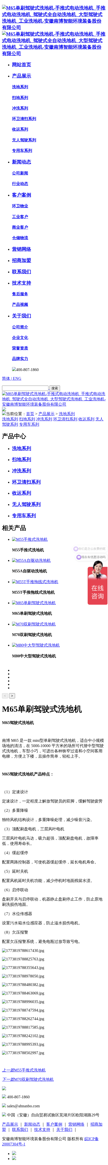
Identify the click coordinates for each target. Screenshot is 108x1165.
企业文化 (20, 337)
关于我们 (21, 315)
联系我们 (21, 271)
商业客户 (20, 227)
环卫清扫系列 (24, 119)
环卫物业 (20, 206)
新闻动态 (21, 161)
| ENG (16, 378)
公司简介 (20, 327)
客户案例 (21, 195)
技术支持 (21, 283)
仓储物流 (20, 238)
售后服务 (20, 294)
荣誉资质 (20, 348)
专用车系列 (22, 150)
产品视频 (20, 304)
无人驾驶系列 (24, 140)
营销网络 (21, 249)
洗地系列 (20, 87)
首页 (30, 414)
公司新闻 (20, 173)
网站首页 (21, 64)
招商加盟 (21, 260)
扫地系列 (20, 98)
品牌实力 (20, 358)
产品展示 (21, 75)
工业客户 (20, 217)
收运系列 (20, 129)
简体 (6, 378)
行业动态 (20, 184)
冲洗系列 (20, 108)
